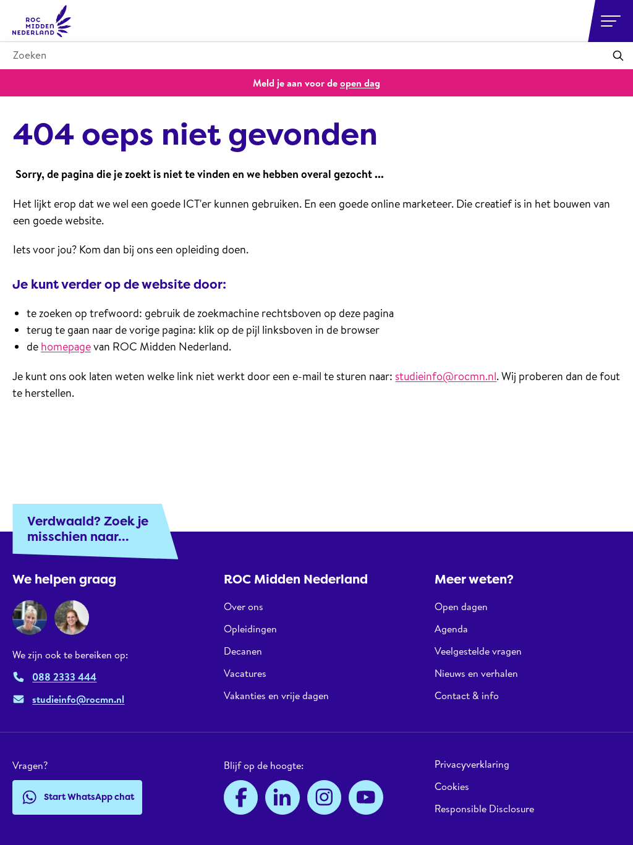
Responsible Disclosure (484, 808)
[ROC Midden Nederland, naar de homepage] (42, 21)
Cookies (452, 786)
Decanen (243, 651)
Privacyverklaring (472, 764)
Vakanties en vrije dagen (276, 695)
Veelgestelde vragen (478, 651)
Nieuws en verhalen (476, 673)
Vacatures (245, 673)
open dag (360, 83)
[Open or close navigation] (610, 21)
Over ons (243, 606)
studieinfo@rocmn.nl (445, 376)
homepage (66, 346)
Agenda (451, 628)
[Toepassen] (618, 56)
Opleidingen (250, 628)
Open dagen (461, 606)
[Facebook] (241, 797)
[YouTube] (366, 797)
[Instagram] (324, 797)
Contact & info (467, 695)
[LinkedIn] (282, 797)
